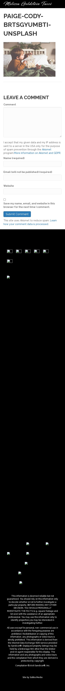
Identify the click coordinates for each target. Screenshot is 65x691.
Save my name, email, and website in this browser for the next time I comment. (29, 205)
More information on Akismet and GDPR (37, 153)
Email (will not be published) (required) (27, 172)
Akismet (46, 149)
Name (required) (13, 158)
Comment (9, 104)
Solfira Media (36, 677)
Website (8, 185)
